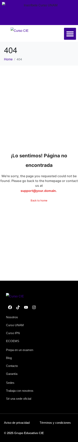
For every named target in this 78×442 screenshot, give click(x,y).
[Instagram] (34, 307)
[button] (70, 34)
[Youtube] (26, 307)
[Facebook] (10, 307)
